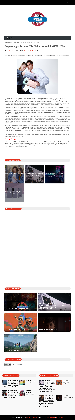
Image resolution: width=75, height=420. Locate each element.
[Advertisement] (18, 271)
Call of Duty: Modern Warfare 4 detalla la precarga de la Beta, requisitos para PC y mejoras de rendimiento (47, 401)
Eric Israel (10, 51)
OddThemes (50, 417)
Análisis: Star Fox (12, 350)
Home (6, 42)
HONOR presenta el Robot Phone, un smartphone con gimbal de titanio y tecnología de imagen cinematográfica (53, 306)
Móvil (10, 42)
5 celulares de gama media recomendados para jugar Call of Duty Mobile (10, 383)
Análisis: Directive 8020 (48, 329)
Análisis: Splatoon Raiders (15, 329)
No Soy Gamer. (32, 417)
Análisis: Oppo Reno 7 (30, 381)
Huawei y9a (28, 51)
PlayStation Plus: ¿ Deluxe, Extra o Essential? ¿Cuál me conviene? (10, 394)
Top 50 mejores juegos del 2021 (17, 309)
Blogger (59, 417)
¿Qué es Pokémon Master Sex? (30, 392)
